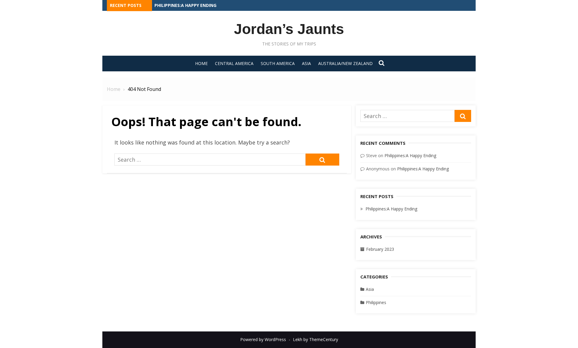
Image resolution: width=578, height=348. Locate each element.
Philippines (376, 302)
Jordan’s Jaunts (289, 29)
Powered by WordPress (263, 339)
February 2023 (380, 249)
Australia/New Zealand (345, 63)
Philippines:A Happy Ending (185, 5)
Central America (234, 63)
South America (278, 63)
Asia (306, 63)
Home (201, 63)
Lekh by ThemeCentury (315, 339)
